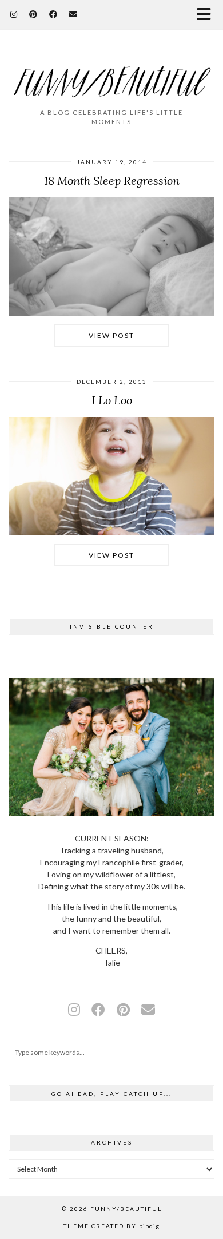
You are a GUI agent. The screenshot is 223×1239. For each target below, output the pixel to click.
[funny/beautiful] (111, 74)
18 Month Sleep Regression (112, 180)
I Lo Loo (111, 400)
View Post (111, 335)
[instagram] (74, 1009)
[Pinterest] (33, 14)
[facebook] (98, 1009)
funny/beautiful (126, 1208)
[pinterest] (123, 1009)
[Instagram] (14, 14)
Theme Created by (111, 1225)
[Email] (73, 14)
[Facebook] (53, 14)
